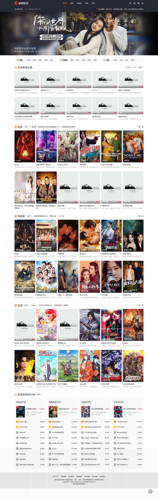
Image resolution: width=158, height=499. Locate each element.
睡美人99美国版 (124, 90)
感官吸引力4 (45, 90)
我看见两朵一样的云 (43, 164)
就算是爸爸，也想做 (61, 305)
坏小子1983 (23, 427)
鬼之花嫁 (83, 384)
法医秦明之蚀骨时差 (108, 254)
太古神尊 (83, 343)
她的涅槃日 (127, 254)
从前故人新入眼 (57, 443)
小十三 (95, 90)
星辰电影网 (21, 3)
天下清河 (55, 438)
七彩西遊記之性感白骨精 (23, 116)
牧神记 (125, 343)
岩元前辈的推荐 (128, 384)
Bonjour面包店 (122, 432)
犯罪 (34, 60)
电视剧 (79, 3)
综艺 (93, 3)
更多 (141, 67)
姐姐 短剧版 (56, 422)
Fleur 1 (34, 305)
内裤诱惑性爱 (128, 206)
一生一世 (61, 216)
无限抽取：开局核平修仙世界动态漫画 (97, 443)
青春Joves (70, 116)
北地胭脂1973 (24, 438)
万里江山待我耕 (42, 254)
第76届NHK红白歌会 (124, 443)
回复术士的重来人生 (45, 305)
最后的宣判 (97, 116)
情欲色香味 (123, 116)
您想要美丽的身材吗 (68, 127)
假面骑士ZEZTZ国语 (108, 343)
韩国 (72, 60)
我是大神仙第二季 (90, 422)
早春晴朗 (61, 254)
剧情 (46, 60)
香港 (95, 60)
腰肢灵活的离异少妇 (87, 206)
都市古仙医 (19, 384)
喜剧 (40, 60)
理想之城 (53, 216)
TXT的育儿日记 (122, 422)
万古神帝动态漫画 (90, 432)
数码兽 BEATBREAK (22, 343)
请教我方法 (105, 206)
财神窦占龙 (62, 343)
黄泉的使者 (105, 384)
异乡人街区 (23, 422)
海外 (132, 60)
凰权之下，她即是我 (65, 295)
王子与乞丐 (121, 427)
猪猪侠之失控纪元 (42, 343)
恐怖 (28, 60)
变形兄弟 (22, 432)
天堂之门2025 (63, 164)
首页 (65, 3)
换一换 (140, 127)
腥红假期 (61, 206)
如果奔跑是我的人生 (41, 216)
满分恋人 (83, 254)
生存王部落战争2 (122, 438)
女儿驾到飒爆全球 (58, 432)
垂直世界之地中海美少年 (92, 427)
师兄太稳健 (19, 295)
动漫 (86, 3)
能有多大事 (127, 295)
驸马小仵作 (84, 295)
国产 (77, 60)
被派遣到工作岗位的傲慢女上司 (48, 127)
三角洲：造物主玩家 (91, 438)
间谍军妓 (70, 90)
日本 (121, 60)
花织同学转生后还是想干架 (46, 384)
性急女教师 (45, 116)
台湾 (83, 60)
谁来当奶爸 (127, 164)
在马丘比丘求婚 (107, 164)
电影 (71, 3)
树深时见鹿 (23, 443)
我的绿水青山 (41, 295)
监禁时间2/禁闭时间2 (22, 90)
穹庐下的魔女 (62, 384)
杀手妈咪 (104, 295)
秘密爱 (34, 127)
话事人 (17, 254)
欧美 (89, 60)
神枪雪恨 (83, 164)
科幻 (51, 60)
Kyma (17, 164)
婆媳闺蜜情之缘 (57, 427)
